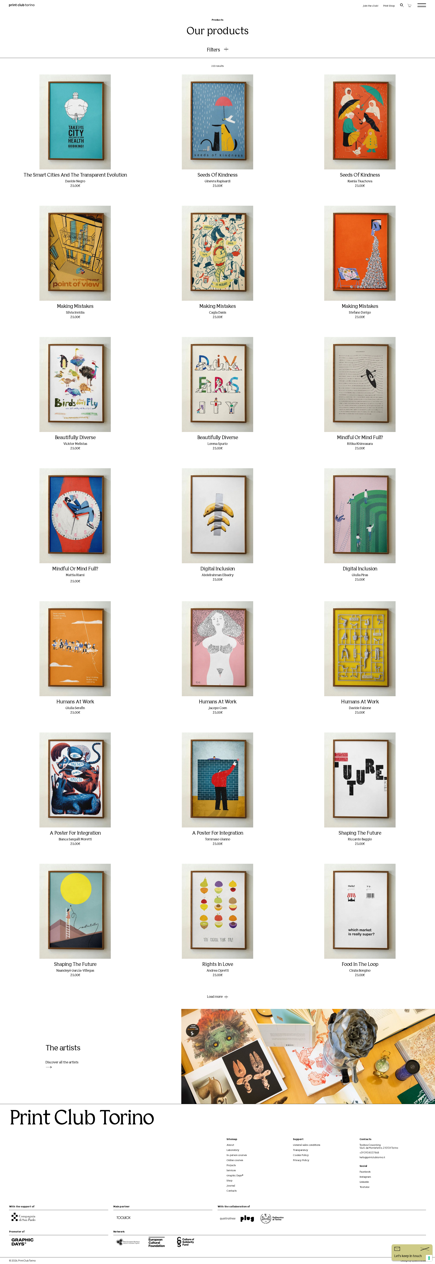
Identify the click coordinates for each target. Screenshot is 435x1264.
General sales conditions (306, 1145)
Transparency (300, 1150)
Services (231, 1170)
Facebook (365, 1172)
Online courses (235, 1160)
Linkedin (364, 1182)
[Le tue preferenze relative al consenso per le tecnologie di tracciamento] (429, 1258)
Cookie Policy (301, 1155)
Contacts (232, 1191)
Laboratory (233, 1150)
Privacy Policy (301, 1160)
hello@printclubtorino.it (372, 1157)
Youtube (364, 1187)
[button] (75, 159)
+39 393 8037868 (369, 1152)
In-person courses (237, 1155)
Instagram (365, 1177)
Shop (229, 1181)
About (230, 1145)
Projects (231, 1165)
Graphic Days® (235, 1175)
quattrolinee (419, 1261)
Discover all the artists (61, 1062)
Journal (231, 1186)
